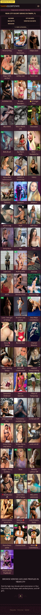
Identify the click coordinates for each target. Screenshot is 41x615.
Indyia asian (34, 51)
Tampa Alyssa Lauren (20, 445)
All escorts (21, 10)
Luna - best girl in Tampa (7, 319)
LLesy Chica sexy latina (7, 445)
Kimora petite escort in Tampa (7, 521)
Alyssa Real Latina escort (7, 178)
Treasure (20, 202)
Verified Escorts (30, 21)
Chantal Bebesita (34, 344)
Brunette (11, 21)
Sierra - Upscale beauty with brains (20, 394)
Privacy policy (13, 610)
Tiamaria (7, 202)
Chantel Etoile (20, 545)
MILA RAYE (7, 127)
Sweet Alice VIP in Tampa (20, 496)
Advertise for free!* (8, 2)
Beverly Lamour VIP (34, 470)
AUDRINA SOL (7, 101)
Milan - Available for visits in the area (34, 153)
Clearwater (34, 127)
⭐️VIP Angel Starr (34, 102)
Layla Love (7, 271)
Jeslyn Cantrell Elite (7, 420)
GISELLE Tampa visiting (34, 369)
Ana (34, 248)
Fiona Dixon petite (7, 546)
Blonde (11, 18)
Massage (11, 24)
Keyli (20, 225)
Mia (20, 248)
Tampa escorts (14, 10)
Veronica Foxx (20, 295)
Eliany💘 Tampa (7, 344)
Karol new (34, 76)
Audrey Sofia (20, 271)
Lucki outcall (34, 444)
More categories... (21, 27)
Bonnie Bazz (20, 343)
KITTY (7, 295)
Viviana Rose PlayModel (7, 572)
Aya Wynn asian (20, 153)
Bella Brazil (7, 152)
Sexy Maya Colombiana (34, 319)
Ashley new (20, 76)
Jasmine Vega (34, 295)
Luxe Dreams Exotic (34, 521)
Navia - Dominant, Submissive (20, 52)
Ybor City (27, 10)
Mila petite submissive (34, 496)
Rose (20, 469)
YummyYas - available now (20, 420)
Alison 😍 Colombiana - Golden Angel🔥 (34, 546)
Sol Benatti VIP (34, 419)
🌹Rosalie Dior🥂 (7, 496)
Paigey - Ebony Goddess (7, 470)
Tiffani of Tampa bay (34, 394)
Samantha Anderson (7, 394)
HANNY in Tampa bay (20, 178)
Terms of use (20, 610)
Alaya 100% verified (7, 77)
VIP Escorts (30, 18)
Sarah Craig (7, 225)
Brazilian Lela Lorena (20, 319)
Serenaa (34, 271)
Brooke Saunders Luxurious (20, 102)
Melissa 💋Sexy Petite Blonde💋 (20, 521)
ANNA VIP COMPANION (20, 369)
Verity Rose (7, 248)
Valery (34, 177)
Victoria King (7, 51)
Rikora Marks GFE (20, 128)
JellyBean (34, 202)
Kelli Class (33, 225)
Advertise (27, 610)
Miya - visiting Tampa (7, 369)
